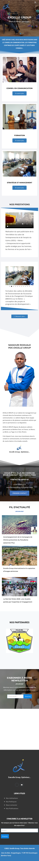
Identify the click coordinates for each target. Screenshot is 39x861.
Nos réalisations (12, 798)
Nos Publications (12, 808)
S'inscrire (27, 696)
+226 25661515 (19, 484)
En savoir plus (19, 93)
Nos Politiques (11, 802)
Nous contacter (11, 805)
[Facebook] (17, 785)
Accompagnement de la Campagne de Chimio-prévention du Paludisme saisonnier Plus (17, 540)
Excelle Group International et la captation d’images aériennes (19, 569)
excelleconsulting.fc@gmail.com (19, 487)
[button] (35, 2)
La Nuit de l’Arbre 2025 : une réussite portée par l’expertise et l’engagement (17, 600)
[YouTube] (22, 785)
